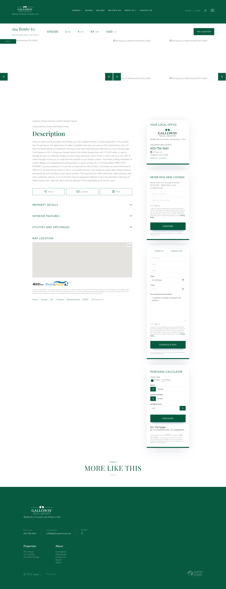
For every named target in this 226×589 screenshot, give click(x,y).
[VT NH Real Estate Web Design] (195, 574)
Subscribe (168, 226)
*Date (152, 276)
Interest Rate (156, 404)
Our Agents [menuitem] (61, 551)
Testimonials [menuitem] (61, 554)
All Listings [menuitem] (28, 551)
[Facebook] (82, 533)
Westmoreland (73, 299)
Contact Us (154, 158)
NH (51, 299)
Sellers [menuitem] (100, 10)
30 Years (157, 380)
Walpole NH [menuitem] (114, 10)
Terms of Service (156, 354)
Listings (43, 299)
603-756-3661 (159, 148)
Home (35, 299)
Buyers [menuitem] (89, 10)
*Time (152, 285)
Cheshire (60, 299)
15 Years (168, 380)
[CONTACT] (204, 31)
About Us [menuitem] (129, 10)
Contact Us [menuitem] (146, 10)
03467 (85, 299)
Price (152, 385)
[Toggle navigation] (212, 10)
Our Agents (163, 158)
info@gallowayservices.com (58, 533)
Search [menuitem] (76, 10)
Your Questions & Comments (161, 294)
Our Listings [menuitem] (29, 554)
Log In (197, 11)
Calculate (168, 418)
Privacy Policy (180, 352)
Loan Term (155, 377)
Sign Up (188, 11)
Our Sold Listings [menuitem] (31, 557)
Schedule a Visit (176, 251)
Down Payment (156, 395)
